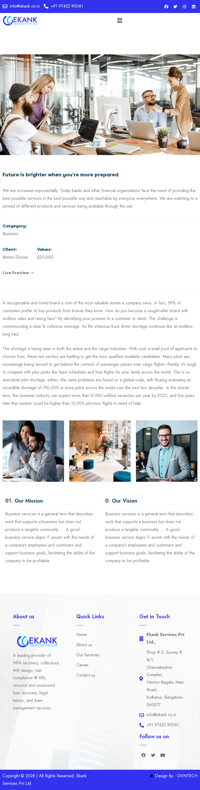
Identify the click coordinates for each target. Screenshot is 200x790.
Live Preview (16, 273)
